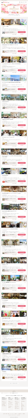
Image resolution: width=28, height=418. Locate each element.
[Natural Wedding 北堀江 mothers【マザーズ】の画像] (14, 207)
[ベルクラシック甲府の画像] (14, 22)
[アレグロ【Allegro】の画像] (14, 296)
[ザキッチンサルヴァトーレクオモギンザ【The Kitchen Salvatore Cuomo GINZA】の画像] (14, 152)
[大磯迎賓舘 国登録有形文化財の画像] (14, 349)
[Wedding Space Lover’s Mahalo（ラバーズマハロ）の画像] (14, 40)
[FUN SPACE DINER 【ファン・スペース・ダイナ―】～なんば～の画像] (14, 189)
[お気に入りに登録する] (25, 26)
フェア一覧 (22, 70)
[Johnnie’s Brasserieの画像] (14, 97)
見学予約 (22, 72)
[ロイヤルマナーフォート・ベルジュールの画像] (14, 133)
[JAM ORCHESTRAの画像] (14, 171)
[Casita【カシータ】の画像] (14, 260)
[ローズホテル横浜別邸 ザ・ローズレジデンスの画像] (14, 278)
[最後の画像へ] (25, 22)
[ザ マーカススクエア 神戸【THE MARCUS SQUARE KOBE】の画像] (14, 78)
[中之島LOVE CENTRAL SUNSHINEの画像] (14, 115)
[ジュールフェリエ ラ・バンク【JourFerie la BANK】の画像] (14, 225)
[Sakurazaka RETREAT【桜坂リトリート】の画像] (14, 242)
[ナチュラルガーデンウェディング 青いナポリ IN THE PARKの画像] (14, 60)
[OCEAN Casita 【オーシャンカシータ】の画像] (14, 332)
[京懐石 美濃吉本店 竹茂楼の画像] (14, 314)
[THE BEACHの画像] (14, 367)
